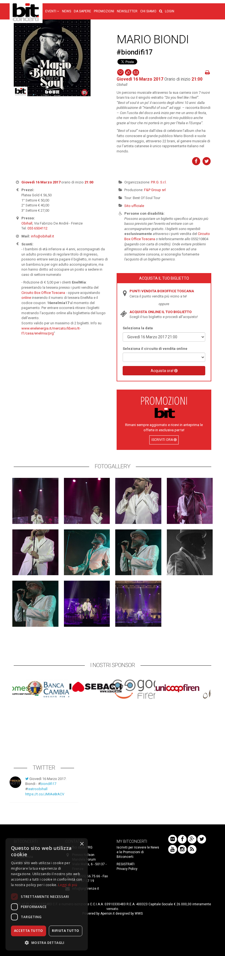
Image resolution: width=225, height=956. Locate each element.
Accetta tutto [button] (28, 930)
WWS (139, 913)
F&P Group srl (155, 190)
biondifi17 (48, 784)
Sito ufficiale (134, 206)
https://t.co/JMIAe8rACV (44, 794)
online (26, 298)
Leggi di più (67, 885)
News (66, 11)
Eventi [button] (51, 11)
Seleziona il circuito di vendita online (155, 349)
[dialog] (46, 894)
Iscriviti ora (162, 440)
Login (169, 11)
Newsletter (127, 11)
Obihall (26, 223)
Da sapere (82, 11)
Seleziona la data (138, 328)
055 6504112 (37, 228)
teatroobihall (37, 789)
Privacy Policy (127, 869)
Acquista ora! (162, 370)
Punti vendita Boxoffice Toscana (162, 291)
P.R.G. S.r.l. (159, 182)
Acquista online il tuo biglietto (161, 312)
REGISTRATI (125, 864)
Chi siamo (148, 11)
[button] (161, 11)
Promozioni (104, 11)
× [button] (82, 844)
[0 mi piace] (128, 72)
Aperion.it (107, 913)
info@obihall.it (42, 236)
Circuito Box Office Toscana (43, 293)
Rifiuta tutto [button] (65, 930)
